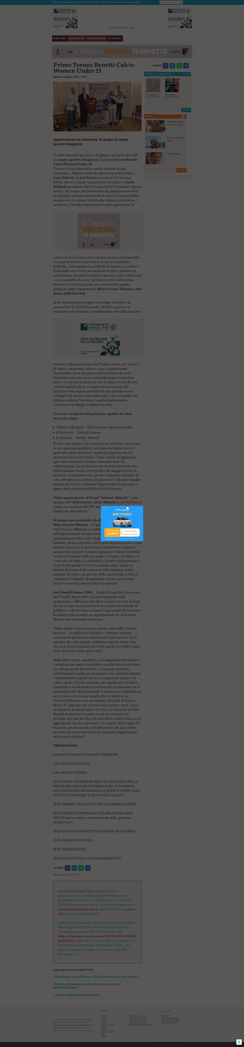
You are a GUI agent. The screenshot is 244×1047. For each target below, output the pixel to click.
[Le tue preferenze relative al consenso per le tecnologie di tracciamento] (239, 1042)
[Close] (143, 506)
